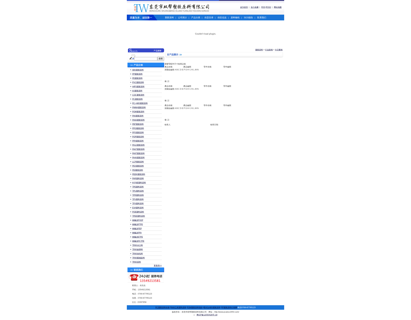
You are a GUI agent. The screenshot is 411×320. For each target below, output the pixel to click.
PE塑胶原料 (137, 78)
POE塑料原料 (138, 212)
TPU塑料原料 (138, 191)
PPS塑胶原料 (138, 132)
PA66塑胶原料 (138, 120)
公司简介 (182, 17)
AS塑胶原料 (137, 91)
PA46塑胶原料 (138, 157)
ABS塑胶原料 (138, 70)
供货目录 (208, 17)
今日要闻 (279, 50)
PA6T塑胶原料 (138, 149)
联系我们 (261, 17)
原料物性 (235, 17)
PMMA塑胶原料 (139, 107)
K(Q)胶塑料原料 (139, 183)
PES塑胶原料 (138, 166)
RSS (263, 7)
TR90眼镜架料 (138, 258)
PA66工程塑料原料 (178, 307)
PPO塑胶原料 (138, 128)
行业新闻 (269, 50)
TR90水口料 (137, 245)
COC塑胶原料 (138, 95)
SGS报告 (248, 17)
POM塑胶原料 (138, 112)
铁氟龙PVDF (137, 220)
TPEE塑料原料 (138, 216)
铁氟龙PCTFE (138, 241)
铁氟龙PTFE (137, 224)
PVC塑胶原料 (138, 82)
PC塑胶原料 (137, 99)
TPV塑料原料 (138, 199)
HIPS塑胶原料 (138, 86)
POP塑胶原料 (138, 137)
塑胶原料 (169, 17)
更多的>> (158, 265)
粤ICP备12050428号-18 (207, 315)
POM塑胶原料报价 (195, 307)
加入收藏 (254, 7)
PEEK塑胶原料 (138, 174)
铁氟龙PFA (137, 233)
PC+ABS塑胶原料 (140, 103)
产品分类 (195, 17)
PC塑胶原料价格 (162, 307)
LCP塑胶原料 (138, 162)
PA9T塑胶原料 (138, 153)
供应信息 (222, 17)
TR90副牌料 (137, 249)
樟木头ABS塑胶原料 (212, 307)
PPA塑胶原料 (138, 141)
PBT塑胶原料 (138, 124)
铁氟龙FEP (137, 228)
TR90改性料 (137, 254)
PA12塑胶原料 (138, 145)
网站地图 (278, 7)
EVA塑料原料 (138, 208)
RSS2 (268, 7)
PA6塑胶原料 (138, 116)
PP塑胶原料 (137, 74)
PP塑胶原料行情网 (229, 307)
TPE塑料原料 (138, 187)
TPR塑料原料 (138, 195)
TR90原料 (136, 262)
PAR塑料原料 (138, 178)
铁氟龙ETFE (137, 237)
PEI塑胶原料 (137, 170)
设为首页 (244, 7)
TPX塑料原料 (138, 203)
